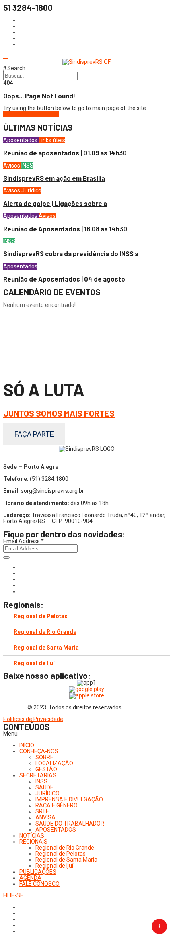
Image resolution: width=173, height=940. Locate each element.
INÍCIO (26, 745)
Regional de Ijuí (34, 663)
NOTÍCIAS (31, 835)
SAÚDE (44, 787)
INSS (27, 165)
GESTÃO (46, 769)
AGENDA (30, 878)
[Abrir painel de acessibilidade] (159, 926)
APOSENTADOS (55, 829)
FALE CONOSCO (39, 884)
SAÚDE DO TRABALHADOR (69, 823)
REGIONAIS (33, 841)
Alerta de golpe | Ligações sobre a (55, 203)
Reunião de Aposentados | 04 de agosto (64, 279)
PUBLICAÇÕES (37, 871)
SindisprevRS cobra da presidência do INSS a (70, 253)
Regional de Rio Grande (45, 632)
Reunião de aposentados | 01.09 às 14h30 (65, 153)
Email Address (23, 541)
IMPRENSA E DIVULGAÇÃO (69, 799)
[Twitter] (21, 579)
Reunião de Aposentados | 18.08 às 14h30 (65, 229)
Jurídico (31, 190)
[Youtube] (21, 585)
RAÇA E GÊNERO (56, 805)
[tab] (86, 616)
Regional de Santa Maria (46, 647)
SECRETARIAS (37, 775)
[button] (86, 734)
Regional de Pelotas (41, 616)
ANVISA (45, 817)
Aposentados (21, 140)
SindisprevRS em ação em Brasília (54, 178)
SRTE (42, 811)
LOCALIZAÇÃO (54, 763)
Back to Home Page (33, 114)
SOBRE (44, 757)
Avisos (12, 165)
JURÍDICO (47, 793)
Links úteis (52, 140)
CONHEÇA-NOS (38, 751)
